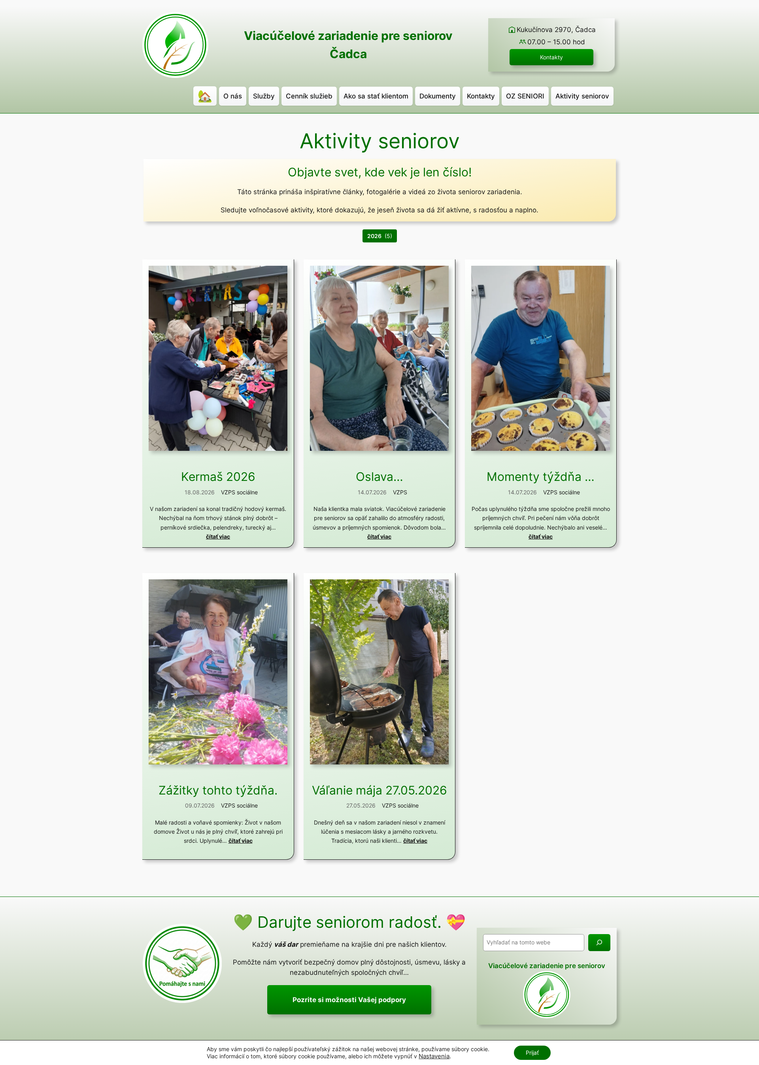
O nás (232, 96)
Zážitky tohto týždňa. (218, 790)
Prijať (532, 1052)
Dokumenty (437, 96)
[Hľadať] (599, 942)
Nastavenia (434, 1056)
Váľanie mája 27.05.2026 (379, 790)
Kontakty (551, 57)
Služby (264, 96)
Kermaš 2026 (218, 477)
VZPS (400, 492)
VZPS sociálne (239, 492)
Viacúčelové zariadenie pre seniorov (348, 35)
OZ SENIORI (525, 96)
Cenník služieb (309, 96)
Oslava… (379, 477)
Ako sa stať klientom (376, 96)
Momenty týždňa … (541, 477)
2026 (374, 236)
